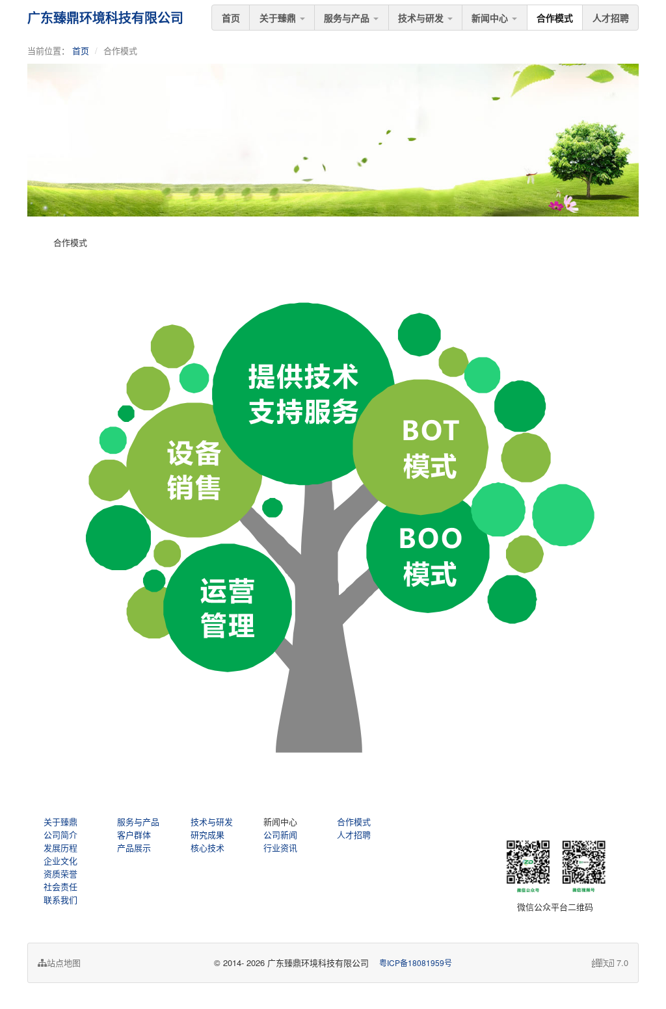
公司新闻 (280, 834)
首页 (231, 17)
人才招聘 (611, 17)
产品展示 (134, 847)
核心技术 (207, 847)
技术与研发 (422, 17)
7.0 (610, 962)
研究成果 (207, 834)
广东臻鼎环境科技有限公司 (105, 17)
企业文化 (60, 860)
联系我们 (60, 899)
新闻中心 (491, 17)
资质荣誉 (60, 873)
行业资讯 (280, 847)
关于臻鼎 (279, 17)
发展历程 (60, 847)
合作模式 (555, 17)
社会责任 (60, 886)
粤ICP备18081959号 (415, 962)
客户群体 (134, 834)
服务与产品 (348, 17)
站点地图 (64, 962)
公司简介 (60, 834)
